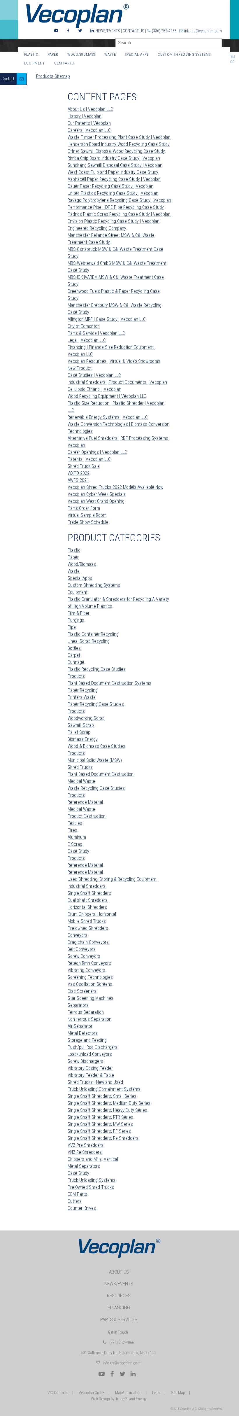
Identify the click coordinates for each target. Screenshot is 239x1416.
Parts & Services (118, 1319)
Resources (119, 1295)
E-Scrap (75, 844)
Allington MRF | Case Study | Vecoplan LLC (107, 319)
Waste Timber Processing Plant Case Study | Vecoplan (119, 137)
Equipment (34, 63)
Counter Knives (82, 1208)
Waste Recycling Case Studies (96, 788)
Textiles (75, 823)
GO (219, 44)
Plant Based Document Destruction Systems (109, 683)
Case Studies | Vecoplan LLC (94, 375)
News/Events (108, 31)
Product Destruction (87, 816)
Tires (72, 830)
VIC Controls (58, 1392)
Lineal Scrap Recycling (89, 641)
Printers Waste (82, 697)
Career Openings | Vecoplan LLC (97, 452)
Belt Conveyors (82, 949)
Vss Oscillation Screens (90, 984)
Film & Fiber (78, 613)
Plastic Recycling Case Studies (97, 669)
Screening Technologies (90, 977)
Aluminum (77, 837)
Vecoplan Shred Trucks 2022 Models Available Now (115, 487)
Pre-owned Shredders (88, 928)
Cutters (75, 1201)
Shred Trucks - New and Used (95, 1082)
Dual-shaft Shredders (88, 900)
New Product (80, 368)
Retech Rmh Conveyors (89, 963)
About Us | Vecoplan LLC (90, 109)
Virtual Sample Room (87, 515)
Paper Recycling (83, 690)
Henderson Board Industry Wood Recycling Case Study (119, 144)
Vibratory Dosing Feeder (90, 1068)
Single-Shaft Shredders (89, 893)
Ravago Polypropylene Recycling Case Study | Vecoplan (119, 200)
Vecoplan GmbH (92, 1392)
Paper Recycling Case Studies (96, 704)
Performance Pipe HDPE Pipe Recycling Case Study (116, 207)
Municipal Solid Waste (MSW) (95, 760)
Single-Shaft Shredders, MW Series (100, 1124)
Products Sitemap (53, 76)
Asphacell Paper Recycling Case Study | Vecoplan (114, 179)
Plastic (31, 54)
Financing (119, 1307)
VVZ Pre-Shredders (85, 1145)
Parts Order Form (84, 508)
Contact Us (133, 31)
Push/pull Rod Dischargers (92, 1047)
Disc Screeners (82, 991)
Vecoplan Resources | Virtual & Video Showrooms (114, 361)
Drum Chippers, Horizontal (92, 914)
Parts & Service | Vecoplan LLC (96, 333)
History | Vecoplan (84, 116)
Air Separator (80, 1026)
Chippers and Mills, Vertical (93, 1159)
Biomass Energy (83, 739)
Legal (156, 1392)
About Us (119, 1272)
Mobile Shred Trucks (87, 921)
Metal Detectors (83, 1033)
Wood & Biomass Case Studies (96, 746)
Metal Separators (84, 1166)
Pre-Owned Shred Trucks (91, 1187)
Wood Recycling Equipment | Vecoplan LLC (107, 396)
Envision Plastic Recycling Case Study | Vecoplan (113, 221)
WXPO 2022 (78, 473)
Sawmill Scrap (81, 725)
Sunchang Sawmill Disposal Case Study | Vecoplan (115, 165)
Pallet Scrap (79, 732)
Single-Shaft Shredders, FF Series (99, 1131)
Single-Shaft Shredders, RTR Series (100, 1117)
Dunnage (76, 662)
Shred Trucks (80, 767)
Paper (53, 54)
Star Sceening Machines (90, 998)
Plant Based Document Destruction (100, 774)
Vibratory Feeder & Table (91, 1075)
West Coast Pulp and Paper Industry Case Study (113, 172)
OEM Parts (64, 63)
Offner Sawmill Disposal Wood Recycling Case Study (116, 151)
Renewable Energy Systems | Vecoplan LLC (108, 417)
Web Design (100, 1398)
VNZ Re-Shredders (85, 1152)
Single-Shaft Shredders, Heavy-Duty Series (107, 1110)
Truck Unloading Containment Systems (104, 1089)
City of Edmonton (84, 326)
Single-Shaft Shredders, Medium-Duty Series (109, 1103)
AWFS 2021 (78, 480)
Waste (110, 54)
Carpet (74, 655)
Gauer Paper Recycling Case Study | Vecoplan (110, 186)
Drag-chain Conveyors (88, 942)
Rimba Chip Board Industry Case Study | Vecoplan (114, 158)
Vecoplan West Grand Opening (96, 501)
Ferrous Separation (86, 1012)
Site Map (178, 1392)
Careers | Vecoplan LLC (89, 130)
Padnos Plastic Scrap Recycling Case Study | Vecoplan (119, 214)
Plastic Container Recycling (93, 634)
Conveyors (77, 935)
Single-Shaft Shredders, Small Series (102, 1096)
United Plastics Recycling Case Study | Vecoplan (113, 193)
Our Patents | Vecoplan (89, 123)
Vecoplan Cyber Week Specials (97, 494)
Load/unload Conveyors (90, 1054)
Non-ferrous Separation (89, 1019)
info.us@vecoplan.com (203, 31)
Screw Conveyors (84, 956)
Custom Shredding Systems (184, 54)
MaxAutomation (128, 1392)
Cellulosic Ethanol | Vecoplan (94, 389)
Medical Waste (81, 781)
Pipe (72, 627)
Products (76, 676)
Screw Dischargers (85, 1061)
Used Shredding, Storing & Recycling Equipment (112, 879)
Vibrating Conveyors (86, 970)
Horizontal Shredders (87, 907)
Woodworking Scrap (86, 718)
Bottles (74, 648)
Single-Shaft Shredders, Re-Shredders (103, 1138)
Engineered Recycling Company (97, 228)
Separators (78, 1005)
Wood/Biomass (81, 54)
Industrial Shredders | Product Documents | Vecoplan (117, 382)
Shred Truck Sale (84, 466)
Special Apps (136, 54)
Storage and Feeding (87, 1040)
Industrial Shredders (87, 886)
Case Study (78, 851)
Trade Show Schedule (88, 522)
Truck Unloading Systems (91, 1180)
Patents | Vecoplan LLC (89, 459)
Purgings (76, 620)
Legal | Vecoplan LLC (87, 340)
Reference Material (85, 802)
